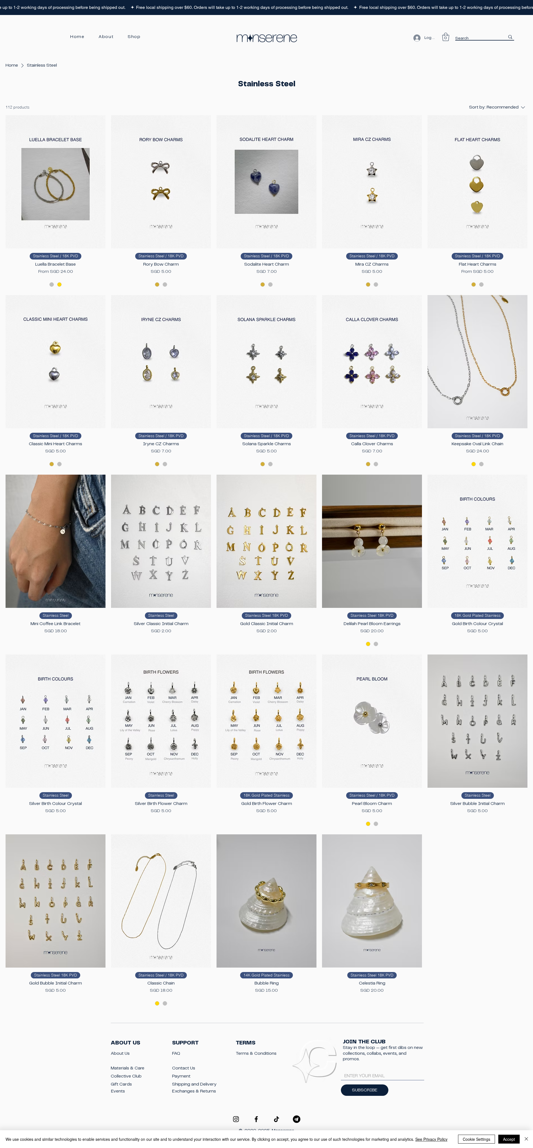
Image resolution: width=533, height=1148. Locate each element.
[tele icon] (297, 1119)
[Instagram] (236, 1119)
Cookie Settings (476, 1139)
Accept (509, 1139)
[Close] (526, 1139)
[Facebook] (256, 1119)
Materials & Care (127, 1068)
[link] (445, 37)
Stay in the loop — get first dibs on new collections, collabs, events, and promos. (383, 1053)
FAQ (176, 1053)
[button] (134, 37)
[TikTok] (276, 1119)
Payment (181, 1076)
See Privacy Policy (431, 1139)
